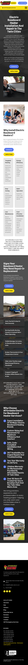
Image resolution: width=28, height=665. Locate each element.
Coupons (6, 617)
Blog (4, 610)
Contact (5, 619)
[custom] (7, 591)
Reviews (6, 614)
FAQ (4, 605)
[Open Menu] (26, 8)
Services (6, 602)
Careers (5, 607)
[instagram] (10, 591)
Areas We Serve (8, 612)
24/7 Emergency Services (11, 622)
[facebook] (4, 591)
